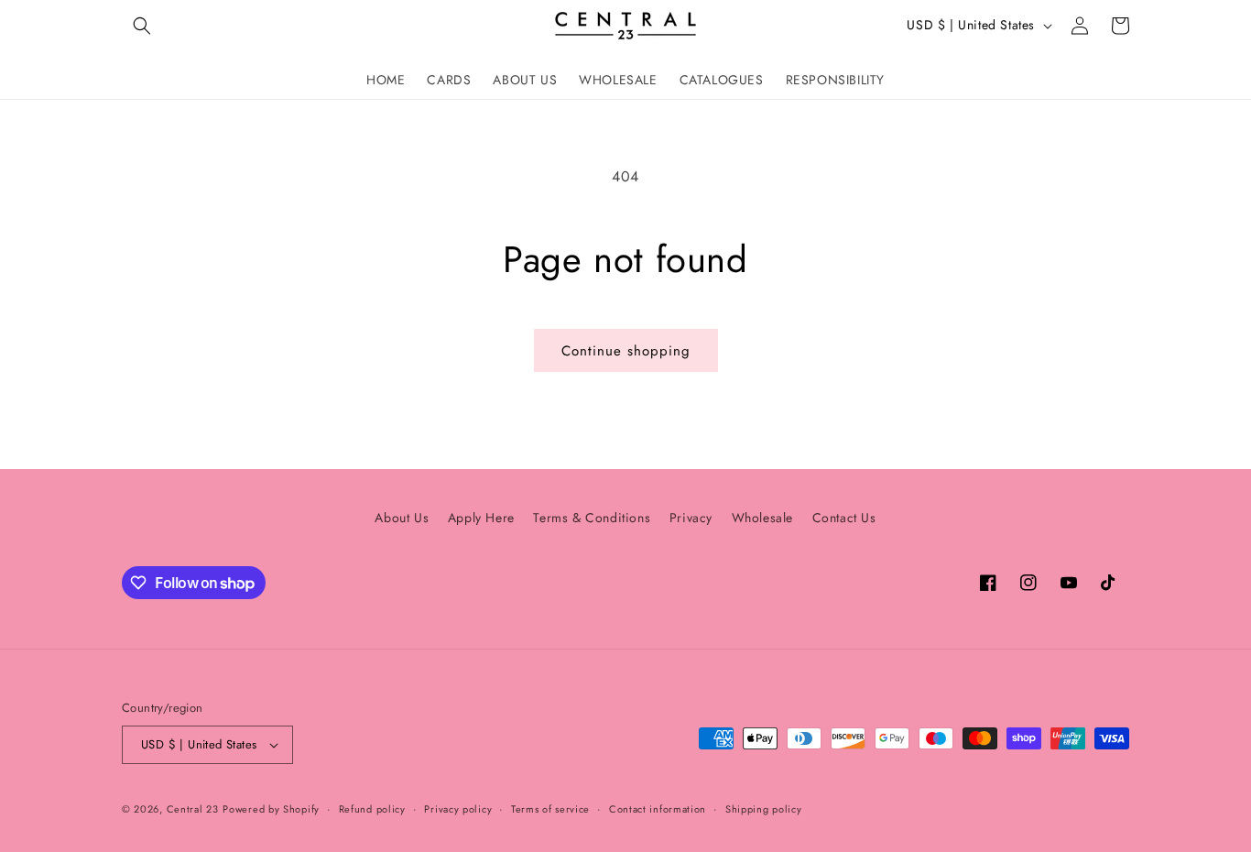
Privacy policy (458, 809)
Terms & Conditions (591, 517)
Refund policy (372, 809)
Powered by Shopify (271, 809)
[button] (142, 25)
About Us (402, 517)
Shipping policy (763, 809)
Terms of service (550, 809)
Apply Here (481, 517)
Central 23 (193, 809)
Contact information (657, 809)
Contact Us (844, 517)
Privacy (691, 517)
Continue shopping (626, 351)
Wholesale (762, 517)
